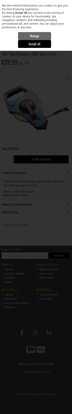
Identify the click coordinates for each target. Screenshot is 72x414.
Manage (34, 36)
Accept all (34, 44)
